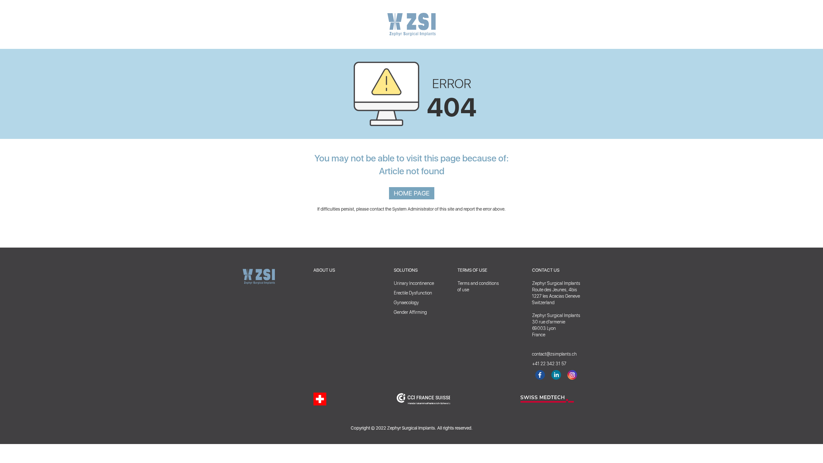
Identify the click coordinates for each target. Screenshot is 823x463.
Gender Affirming (410, 312)
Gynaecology (406, 302)
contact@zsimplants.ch (551, 354)
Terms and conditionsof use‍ (478, 286)
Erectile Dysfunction (413, 292)
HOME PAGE (412, 193)
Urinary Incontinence (414, 283)
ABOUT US (324, 270)
